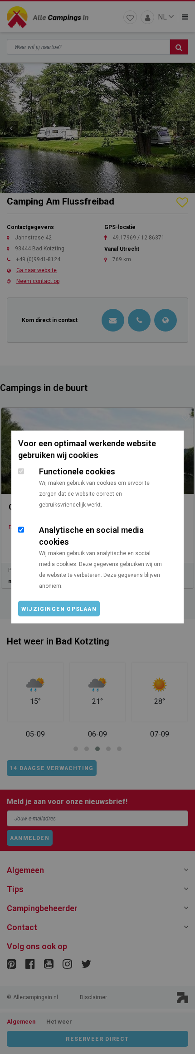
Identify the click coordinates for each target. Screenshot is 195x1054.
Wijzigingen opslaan (59, 609)
